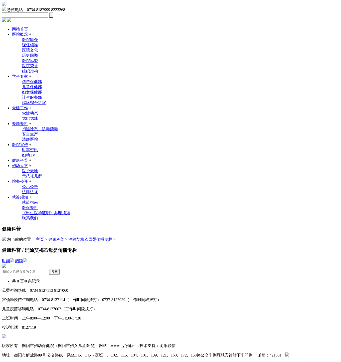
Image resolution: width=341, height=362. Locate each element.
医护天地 (30, 171)
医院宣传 (20, 144)
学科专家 (20, 76)
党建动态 (30, 113)
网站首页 (20, 29)
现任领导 (30, 45)
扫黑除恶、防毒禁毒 (40, 129)
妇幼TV (28, 155)
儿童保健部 (32, 87)
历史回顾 (30, 55)
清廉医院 (30, 139)
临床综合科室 (34, 102)
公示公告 (30, 186)
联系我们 (30, 218)
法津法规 (30, 192)
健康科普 (20, 160)
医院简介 (30, 40)
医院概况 (20, 34)
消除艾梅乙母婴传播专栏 (90, 239)
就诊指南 (30, 202)
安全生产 (30, 134)
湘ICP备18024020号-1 (308, 355)
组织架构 (30, 71)
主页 (40, 239)
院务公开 (20, 181)
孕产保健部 (32, 82)
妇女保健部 (32, 92)
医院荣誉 (30, 66)
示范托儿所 (32, 176)
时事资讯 (30, 150)
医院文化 (30, 50)
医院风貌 (30, 60)
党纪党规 (30, 118)
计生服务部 (32, 97)
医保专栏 (30, 208)
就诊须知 (20, 197)
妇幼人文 (20, 166)
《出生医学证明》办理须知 (46, 213)
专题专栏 (20, 124)
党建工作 (20, 108)
